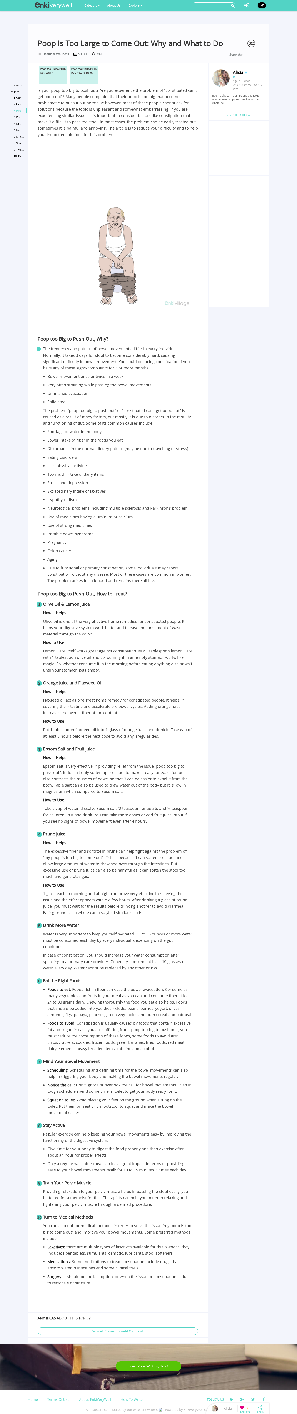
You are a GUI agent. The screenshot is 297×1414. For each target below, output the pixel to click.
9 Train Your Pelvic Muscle (19, 150)
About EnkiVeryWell (95, 1399)
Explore (134, 5)
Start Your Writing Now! (148, 1366)
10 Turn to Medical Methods (19, 156)
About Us (113, 5)
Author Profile (237, 115)
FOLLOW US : (216, 1399)
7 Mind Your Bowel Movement (19, 137)
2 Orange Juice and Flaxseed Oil (19, 104)
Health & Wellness (56, 54)
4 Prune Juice (19, 117)
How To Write (132, 1399)
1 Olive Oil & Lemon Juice (19, 97)
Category (91, 5)
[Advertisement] (118, 170)
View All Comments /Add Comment (117, 1331)
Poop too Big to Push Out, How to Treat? (17, 91)
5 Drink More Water (19, 124)
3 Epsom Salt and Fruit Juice (19, 110)
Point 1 (18, 84)
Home (33, 1399)
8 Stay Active (19, 143)
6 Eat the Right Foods (19, 130)
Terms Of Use (58, 1399)
